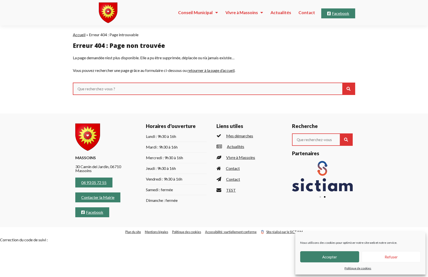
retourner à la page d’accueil (211, 70)
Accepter (329, 257)
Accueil (79, 34)
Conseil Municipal (195, 12)
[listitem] (249, 135)
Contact (306, 12)
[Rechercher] (348, 88)
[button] (320, 197)
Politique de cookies (358, 268)
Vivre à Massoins (241, 12)
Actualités (280, 12)
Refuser (391, 257)
